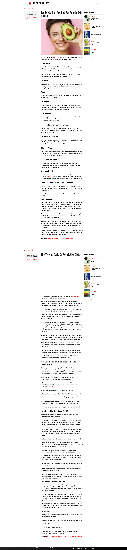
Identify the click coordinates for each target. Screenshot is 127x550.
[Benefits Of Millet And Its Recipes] (87, 51)
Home (25, 8)
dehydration (49, 176)
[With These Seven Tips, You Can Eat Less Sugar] (87, 34)
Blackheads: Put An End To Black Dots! (96, 27)
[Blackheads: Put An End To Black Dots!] (87, 26)
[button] (97, 3)
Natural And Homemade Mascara (95, 18)
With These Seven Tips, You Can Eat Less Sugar (96, 35)
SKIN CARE (93, 16)
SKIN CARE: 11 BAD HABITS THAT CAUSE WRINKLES (60, 238)
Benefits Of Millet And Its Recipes (96, 51)
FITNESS (92, 41)
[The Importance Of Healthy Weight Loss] (87, 42)
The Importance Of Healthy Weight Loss (96, 43)
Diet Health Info (33, 18)
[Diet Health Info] (27, 17)
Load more (93, 57)
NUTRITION (30, 8)
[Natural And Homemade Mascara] (87, 18)
